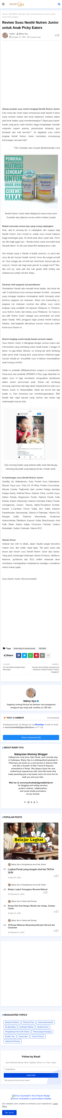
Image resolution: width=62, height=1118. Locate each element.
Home (5, 14)
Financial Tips (28, 1022)
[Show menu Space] (3, 4)
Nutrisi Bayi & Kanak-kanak (24, 649)
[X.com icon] (37, 803)
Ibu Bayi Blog (10, 1027)
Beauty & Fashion (12, 1022)
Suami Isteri (23, 1037)
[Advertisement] (31, 74)
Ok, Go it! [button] (9, 1112)
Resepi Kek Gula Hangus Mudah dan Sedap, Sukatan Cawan (31, 907)
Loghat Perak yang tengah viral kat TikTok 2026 (31, 871)
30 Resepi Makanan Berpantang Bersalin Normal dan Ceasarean (31, 926)
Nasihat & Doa (43, 1027)
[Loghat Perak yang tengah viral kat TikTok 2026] (31, 841)
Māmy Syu (29, 701)
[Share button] (48, 655)
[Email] (42, 655)
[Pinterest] (36, 655)
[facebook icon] (25, 803)
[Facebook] (18, 655)
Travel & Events (38, 1037)
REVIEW (13, 14)
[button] (59, 4)
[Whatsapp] (30, 655)
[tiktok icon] (34, 803)
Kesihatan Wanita (26, 1027)
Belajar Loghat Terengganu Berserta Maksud (27, 889)
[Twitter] (24, 655)
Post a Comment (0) (31, 737)
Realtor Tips (10, 1037)
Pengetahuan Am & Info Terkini (17, 1032)
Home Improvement (45, 1022)
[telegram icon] (31, 803)
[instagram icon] (28, 803)
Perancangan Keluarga (42, 1032)
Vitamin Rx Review (12, 1041)
